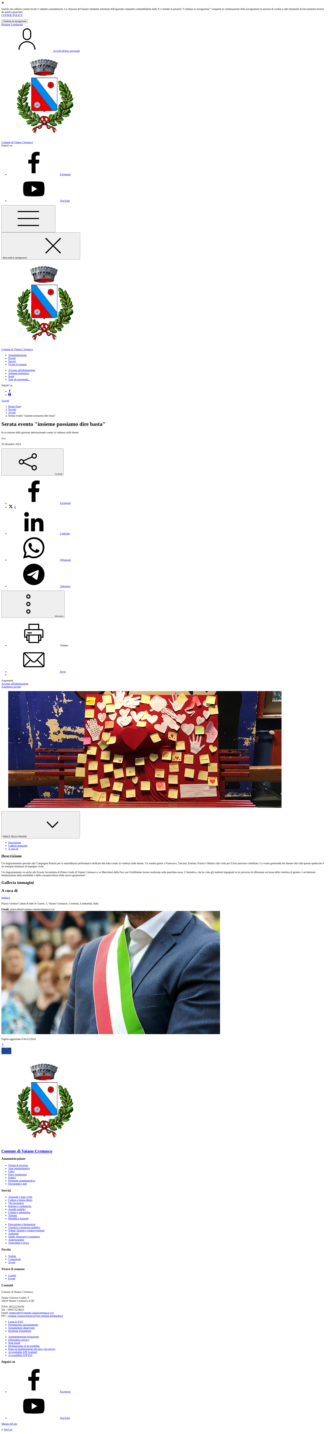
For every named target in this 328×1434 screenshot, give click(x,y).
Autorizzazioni (16, 1239)
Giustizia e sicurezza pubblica (24, 1227)
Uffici (11, 1171)
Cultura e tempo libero (20, 1200)
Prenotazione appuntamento (23, 1324)
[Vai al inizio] (2, 1045)
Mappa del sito (9, 1423)
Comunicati (14, 1259)
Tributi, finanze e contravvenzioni (26, 1230)
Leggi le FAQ (15, 1321)
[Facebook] (9, 391)
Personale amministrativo (21, 1180)
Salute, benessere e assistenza (24, 1236)
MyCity (8, 1429)
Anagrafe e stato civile (20, 1196)
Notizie (12, 1256)
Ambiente (13, 1233)
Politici (12, 1177)
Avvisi (11, 412)
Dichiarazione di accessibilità (23, 1346)
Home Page (14, 406)
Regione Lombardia (12, 24)
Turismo (12, 1215)
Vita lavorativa (16, 1203)
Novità (12, 409)
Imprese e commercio (19, 1206)
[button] (17, 355)
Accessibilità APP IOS (20, 1355)
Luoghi (12, 1275)
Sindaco (5, 897)
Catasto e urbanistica (19, 1212)
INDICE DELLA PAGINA (15, 836)
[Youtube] (9, 394)
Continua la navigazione (14, 21)
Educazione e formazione (22, 1224)
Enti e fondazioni (17, 1174)
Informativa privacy (18, 1339)
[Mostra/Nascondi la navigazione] (28, 218)
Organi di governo (18, 1165)
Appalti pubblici (17, 1209)
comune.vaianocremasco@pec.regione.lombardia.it (35, 1315)
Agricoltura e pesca (18, 1242)
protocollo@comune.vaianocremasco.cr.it (31, 1312)
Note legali (14, 1342)
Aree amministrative (19, 1168)
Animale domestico (18, 373)
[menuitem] (39, 503)
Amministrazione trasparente (23, 1336)
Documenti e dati (17, 1183)
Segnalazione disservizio (21, 1327)
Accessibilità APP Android (22, 1352)
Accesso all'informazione (21, 370)
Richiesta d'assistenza (19, 1330)
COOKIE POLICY (12, 15)
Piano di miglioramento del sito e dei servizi (31, 1349)
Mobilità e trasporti (18, 1218)
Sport (11, 376)
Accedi (5, 400)
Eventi (11, 1278)
